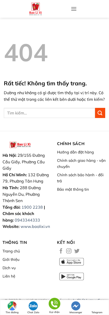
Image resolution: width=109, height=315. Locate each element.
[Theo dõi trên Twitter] (77, 251)
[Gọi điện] (54, 304)
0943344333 (27, 220)
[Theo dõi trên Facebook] (61, 251)
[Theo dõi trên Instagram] (68, 251)
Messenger (75, 312)
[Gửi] (100, 113)
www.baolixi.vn (35, 226)
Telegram (97, 312)
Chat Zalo (33, 312)
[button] (74, 9)
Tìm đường (12, 312)
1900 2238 (32, 207)
